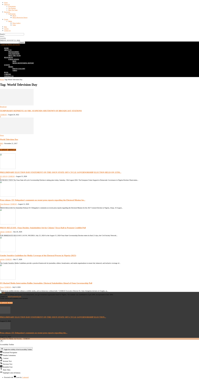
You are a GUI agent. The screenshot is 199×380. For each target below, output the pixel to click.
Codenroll (25, 377)
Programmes (12, 6)
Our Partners (12, 8)
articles (2, 232)
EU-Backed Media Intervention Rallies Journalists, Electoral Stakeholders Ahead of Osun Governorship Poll (46, 283)
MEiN (14, 15)
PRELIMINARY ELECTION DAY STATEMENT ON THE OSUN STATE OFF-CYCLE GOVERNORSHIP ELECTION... (53, 317)
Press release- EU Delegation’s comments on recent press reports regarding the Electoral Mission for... (42, 200)
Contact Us (7, 30)
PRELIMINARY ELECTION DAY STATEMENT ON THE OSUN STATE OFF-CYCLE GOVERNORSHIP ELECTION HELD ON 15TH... (60, 172)
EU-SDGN (3, 176)
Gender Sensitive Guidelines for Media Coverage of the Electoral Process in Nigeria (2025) (38, 255)
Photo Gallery (16, 23)
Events (6, 19)
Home (6, 2)
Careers (6, 29)
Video (14, 25)
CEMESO (3, 115)
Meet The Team (13, 10)
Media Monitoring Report (19, 17)
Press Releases (5, 204)
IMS (1, 143)
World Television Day (9, 139)
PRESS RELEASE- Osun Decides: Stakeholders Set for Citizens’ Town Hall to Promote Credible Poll (43, 228)
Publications (11, 14)
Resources (7, 12)
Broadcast (3, 107)
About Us (7, 4)
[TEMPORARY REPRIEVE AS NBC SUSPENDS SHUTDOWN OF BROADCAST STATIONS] (17, 105)
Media (10, 21)
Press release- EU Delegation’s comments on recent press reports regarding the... (33, 333)
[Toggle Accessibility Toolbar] (1, 341)
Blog (5, 27)
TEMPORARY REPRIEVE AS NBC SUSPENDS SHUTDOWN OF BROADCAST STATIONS (41, 111)
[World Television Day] (17, 133)
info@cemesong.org (14, 296)
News (2, 135)
